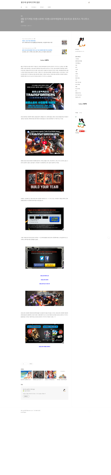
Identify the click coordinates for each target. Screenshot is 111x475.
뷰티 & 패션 (77, 84)
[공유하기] (25, 364)
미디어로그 (33, 7)
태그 (27, 7)
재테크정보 (77, 78)
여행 (76, 71)
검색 (86, 3)
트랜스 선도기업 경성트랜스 (29, 40)
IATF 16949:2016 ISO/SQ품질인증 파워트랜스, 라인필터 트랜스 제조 (37, 42)
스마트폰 (77, 58)
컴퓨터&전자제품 (78, 61)
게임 (76, 65)
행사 (76, 90)
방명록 (49, 7)
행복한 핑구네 (78, 93)
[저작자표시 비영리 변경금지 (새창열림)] (35, 363)
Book (76, 76)
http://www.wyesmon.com (28, 48)
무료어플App (77, 63)
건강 (76, 80)
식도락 (76, 69)
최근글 (76, 112)
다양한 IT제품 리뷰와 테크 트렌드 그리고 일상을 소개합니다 (34, 393)
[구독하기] (109, 237)
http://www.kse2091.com (27, 38)
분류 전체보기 (78, 56)
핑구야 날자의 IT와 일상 (30, 2)
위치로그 (42, 7)
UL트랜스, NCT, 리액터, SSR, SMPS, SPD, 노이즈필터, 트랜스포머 (36, 51)
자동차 (76, 73)
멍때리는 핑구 (78, 97)
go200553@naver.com (79, 51)
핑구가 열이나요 (78, 95)
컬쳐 (76, 67)
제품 (76, 86)
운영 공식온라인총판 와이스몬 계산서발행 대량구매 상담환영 (37, 50)
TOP (89, 411)
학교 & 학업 (77, 88)
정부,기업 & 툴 (78, 82)
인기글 (80, 112)
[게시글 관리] (26, 364)
